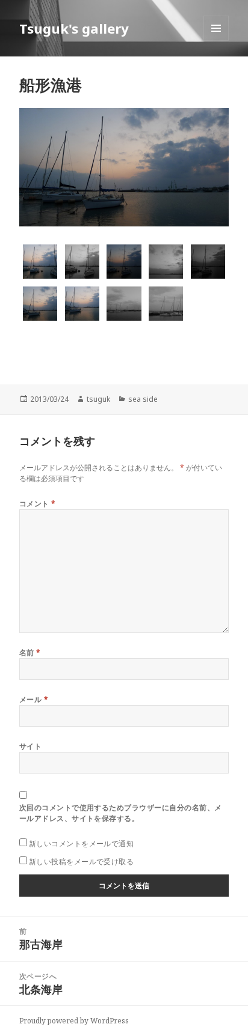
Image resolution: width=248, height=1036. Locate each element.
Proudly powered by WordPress (74, 1021)
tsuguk (98, 399)
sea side (143, 399)
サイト (30, 746)
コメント (37, 503)
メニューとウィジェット (216, 40)
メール (33, 699)
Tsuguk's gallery (74, 28)
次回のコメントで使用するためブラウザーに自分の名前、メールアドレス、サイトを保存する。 (120, 812)
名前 (30, 652)
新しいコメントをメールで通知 (81, 843)
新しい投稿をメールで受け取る (81, 861)
